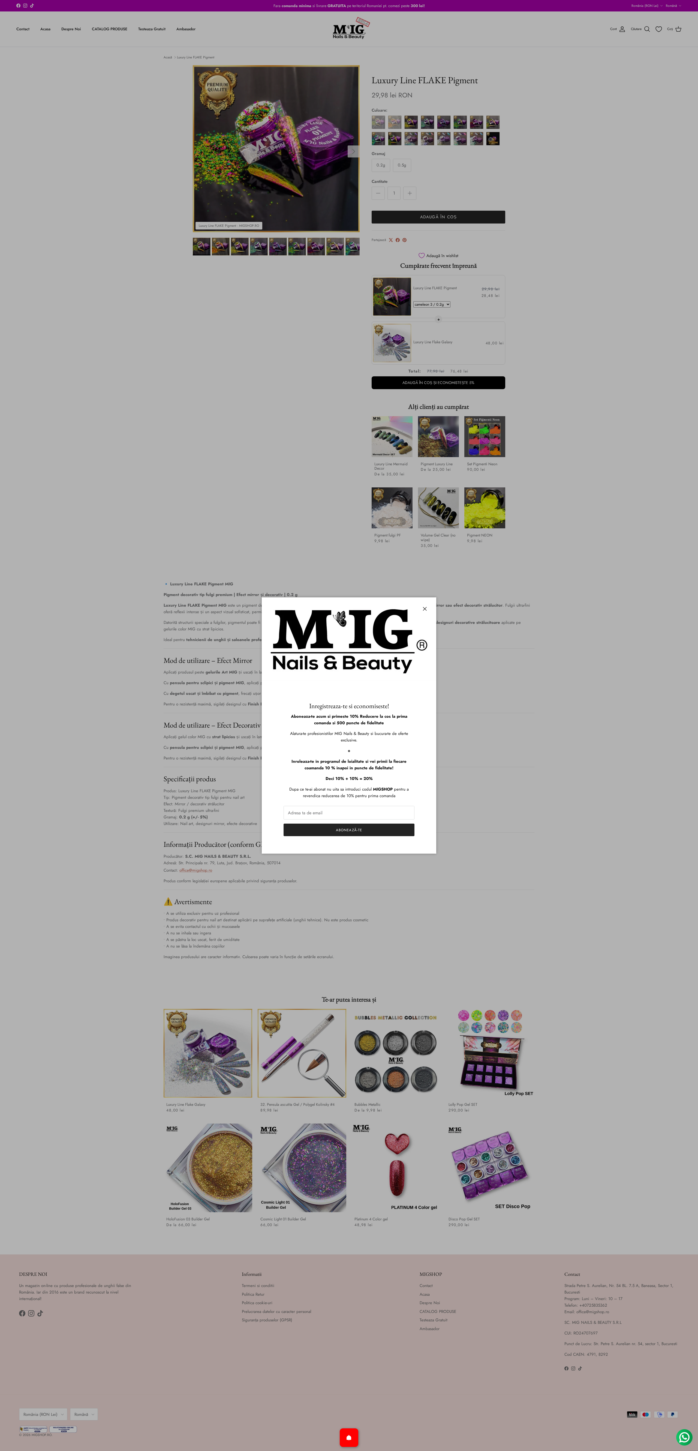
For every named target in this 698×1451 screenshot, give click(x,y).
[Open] (349, 1437)
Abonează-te (349, 830)
